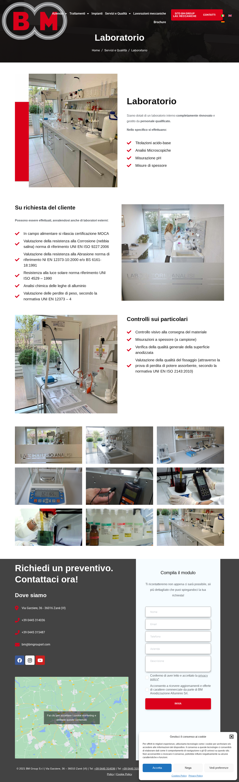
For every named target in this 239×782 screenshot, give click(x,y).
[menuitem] (222, 15)
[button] (231, 737)
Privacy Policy (196, 776)
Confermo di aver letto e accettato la (179, 677)
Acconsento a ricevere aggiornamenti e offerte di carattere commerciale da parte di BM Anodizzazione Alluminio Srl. (180, 689)
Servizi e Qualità (116, 13)
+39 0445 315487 (33, 632)
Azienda (57, 13)
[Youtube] (40, 660)
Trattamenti (77, 13)
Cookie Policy (124, 774)
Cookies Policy (179, 776)
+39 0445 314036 (33, 620)
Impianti (97, 13)
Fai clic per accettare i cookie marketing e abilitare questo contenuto (71, 717)
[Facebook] (19, 660)
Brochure (160, 22)
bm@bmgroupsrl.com (36, 644)
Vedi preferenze (218, 767)
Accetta (157, 767)
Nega (188, 767)
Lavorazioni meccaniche (149, 13)
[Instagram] (30, 660)
